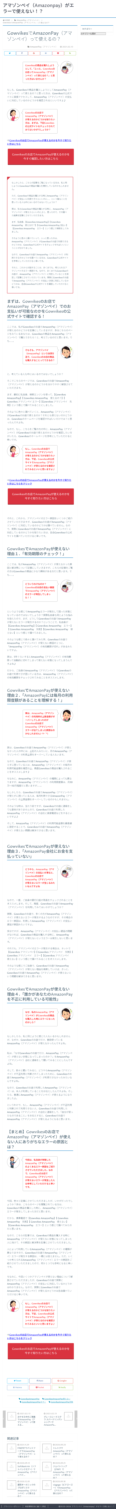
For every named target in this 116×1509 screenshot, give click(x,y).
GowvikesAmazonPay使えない (57, 1399)
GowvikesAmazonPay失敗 (62, 1402)
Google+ (63, 1381)
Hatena (18, 1387)
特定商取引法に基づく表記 (35, 1506)
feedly (63, 1387)
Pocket (40, 1387)
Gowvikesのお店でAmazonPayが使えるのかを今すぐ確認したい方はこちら (41, 157)
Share (41, 1381)
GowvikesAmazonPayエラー (34, 1402)
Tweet (19, 1381)
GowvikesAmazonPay (30, 1399)
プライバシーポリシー (12, 1506)
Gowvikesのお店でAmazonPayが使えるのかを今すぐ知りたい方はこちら (41, 496)
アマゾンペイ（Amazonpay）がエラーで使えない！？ (38, 9)
